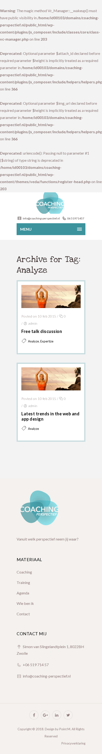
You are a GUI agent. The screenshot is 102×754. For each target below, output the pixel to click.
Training (23, 582)
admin (32, 323)
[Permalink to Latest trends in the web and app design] (51, 389)
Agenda (23, 593)
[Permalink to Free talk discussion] (51, 306)
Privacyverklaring (73, 743)
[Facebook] (33, 715)
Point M (64, 729)
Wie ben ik (25, 603)
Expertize (46, 341)
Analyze (33, 341)
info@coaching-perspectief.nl (41, 218)
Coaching (24, 572)
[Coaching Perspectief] (51, 203)
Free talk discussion (41, 331)
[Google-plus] (45, 715)
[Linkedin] (56, 715)
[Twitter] (68, 715)
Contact (23, 614)
